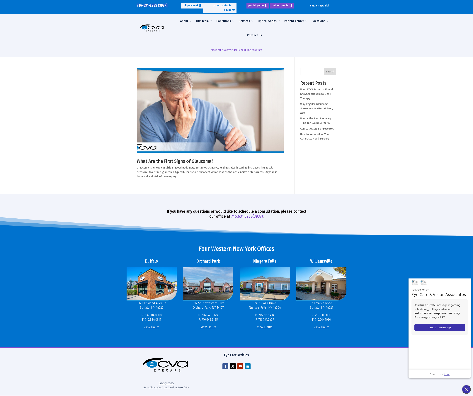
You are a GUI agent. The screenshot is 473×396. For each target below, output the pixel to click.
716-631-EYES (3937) (152, 5)
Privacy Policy (166, 383)
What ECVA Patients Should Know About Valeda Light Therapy (316, 94)
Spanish (324, 5)
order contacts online (222, 7)
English (314, 5)
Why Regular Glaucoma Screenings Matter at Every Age (316, 109)
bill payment (190, 5)
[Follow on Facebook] (225, 366)
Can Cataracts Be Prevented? (318, 128)
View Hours (151, 327)
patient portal (280, 5)
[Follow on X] (233, 366)
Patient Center (294, 21)
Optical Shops (267, 21)
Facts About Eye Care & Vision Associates (166, 387)
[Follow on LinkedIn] (248, 366)
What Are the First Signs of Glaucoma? (175, 161)
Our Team (202, 21)
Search (330, 71)
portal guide (256, 5)
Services (244, 21)
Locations (318, 21)
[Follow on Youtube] (240, 366)
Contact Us (254, 35)
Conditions (223, 21)
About (184, 21)
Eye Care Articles (236, 355)
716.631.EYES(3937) (247, 216)
